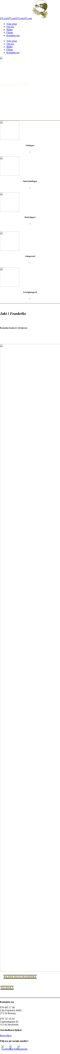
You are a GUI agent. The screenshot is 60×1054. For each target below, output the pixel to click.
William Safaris (7, 84)
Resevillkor (6, 1035)
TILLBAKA (7, 987)
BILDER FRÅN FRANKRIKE (20, 976)
